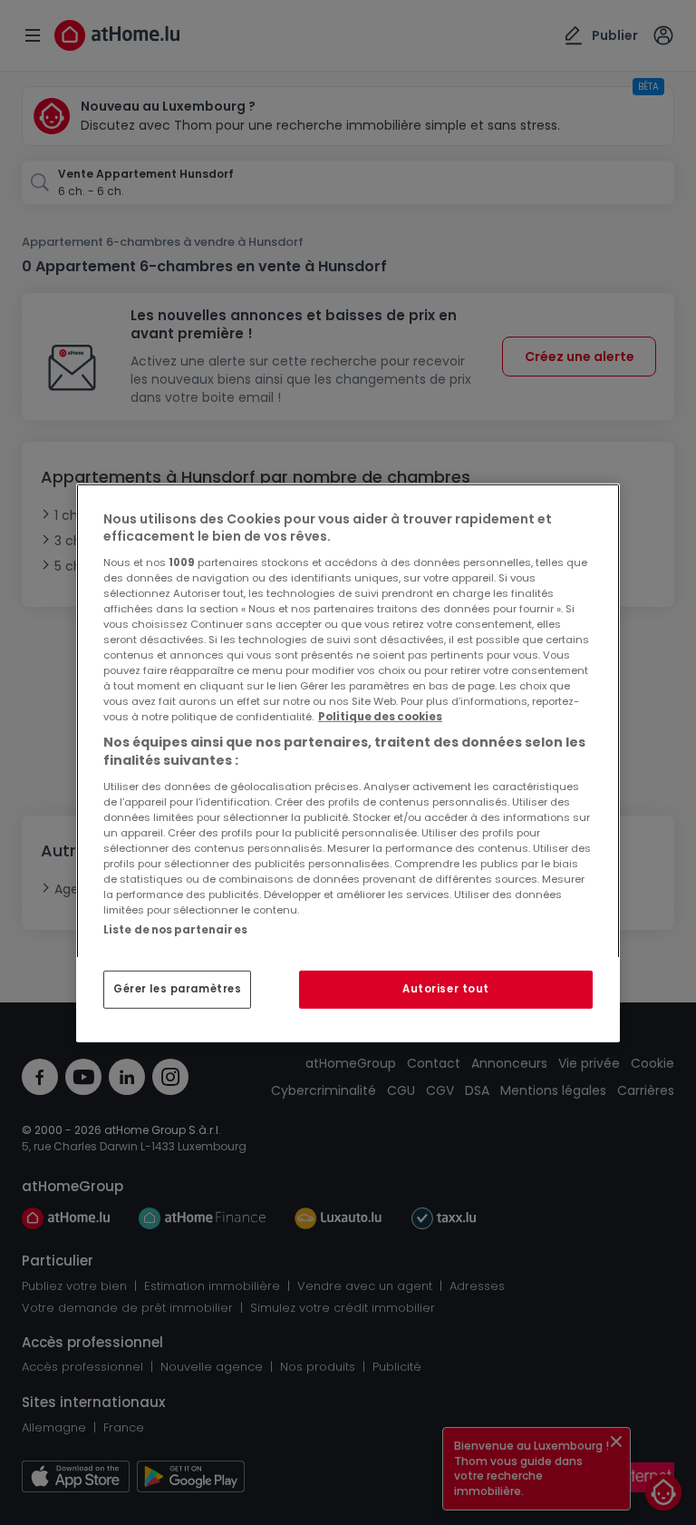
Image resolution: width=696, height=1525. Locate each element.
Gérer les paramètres (177, 989)
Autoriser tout (445, 989)
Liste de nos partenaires (175, 929)
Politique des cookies (380, 716)
